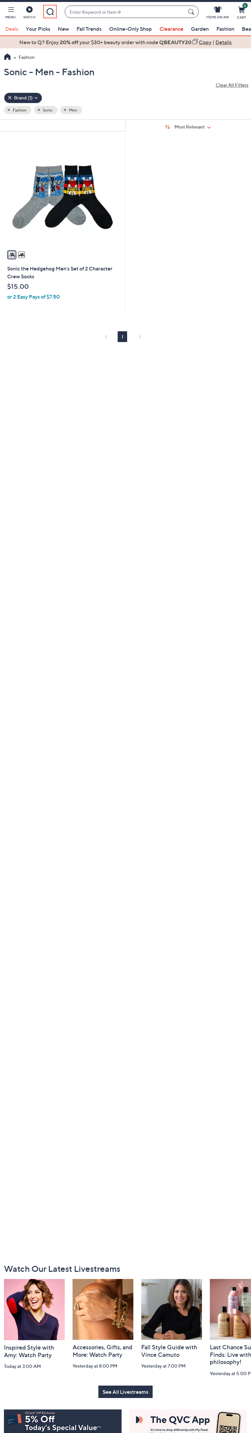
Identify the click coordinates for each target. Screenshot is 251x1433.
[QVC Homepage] (7, 57)
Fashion (225, 29)
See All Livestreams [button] (125, 1392)
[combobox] (125, 12)
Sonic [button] (47, 110)
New (63, 29)
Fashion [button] (19, 110)
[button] (10, 14)
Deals (11, 29)
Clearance (171, 29)
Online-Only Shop (130, 29)
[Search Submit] (192, 12)
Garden (200, 29)
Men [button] (72, 110)
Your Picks (38, 29)
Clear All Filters (232, 85)
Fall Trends (89, 29)
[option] (125, 42)
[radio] (11, 254)
